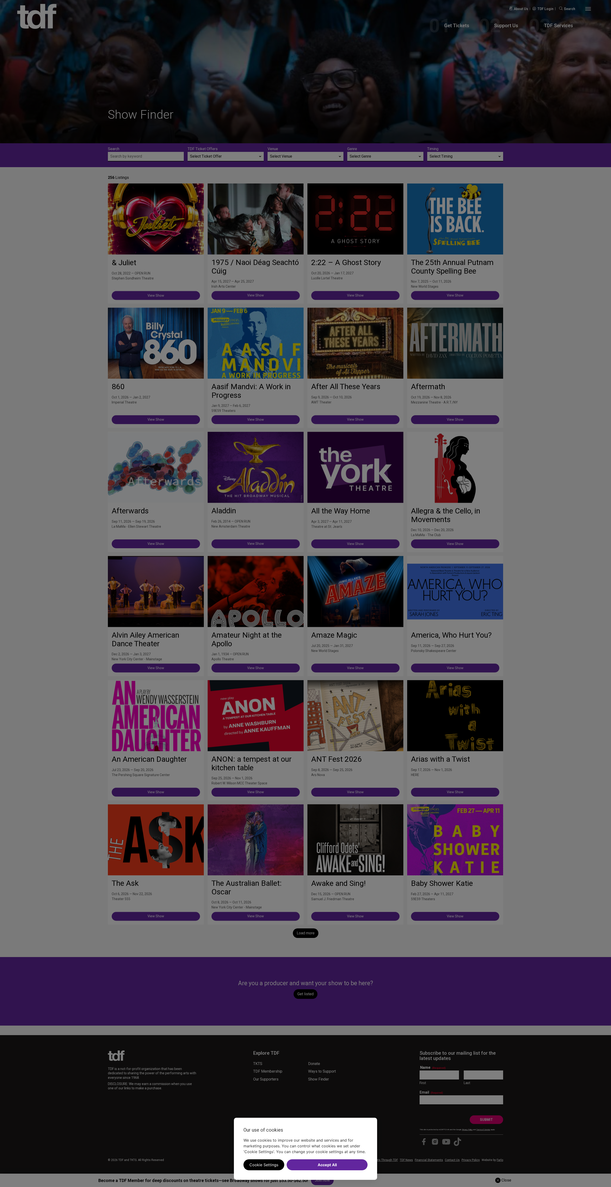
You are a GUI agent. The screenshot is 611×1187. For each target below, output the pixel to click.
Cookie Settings (263, 1164)
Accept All (327, 1164)
